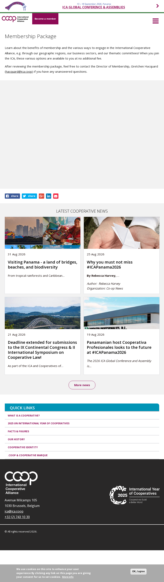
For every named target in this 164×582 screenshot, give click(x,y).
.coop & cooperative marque (28, 455)
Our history (16, 439)
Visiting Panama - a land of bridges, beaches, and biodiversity (42, 264)
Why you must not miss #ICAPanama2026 (110, 264)
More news (82, 385)
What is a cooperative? (24, 415)
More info (68, 577)
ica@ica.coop (14, 511)
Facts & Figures (18, 431)
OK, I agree (138, 571)
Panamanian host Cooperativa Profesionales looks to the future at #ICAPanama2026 (119, 347)
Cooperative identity (23, 447)
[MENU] (155, 20)
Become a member (45, 18)
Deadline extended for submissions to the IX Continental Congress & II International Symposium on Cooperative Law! (42, 350)
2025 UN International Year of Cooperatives (38, 423)
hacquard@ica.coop (19, 71)
